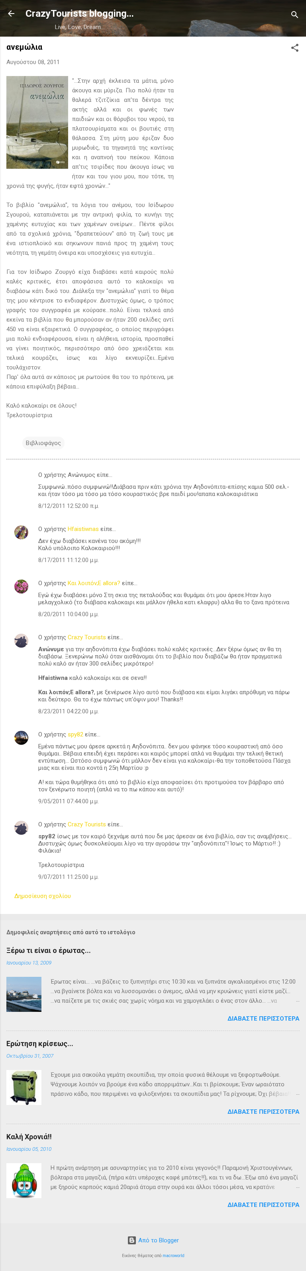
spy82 (75, 734)
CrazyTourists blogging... (80, 13)
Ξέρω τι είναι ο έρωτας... (48, 950)
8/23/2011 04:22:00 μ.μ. (68, 711)
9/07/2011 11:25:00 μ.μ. (68, 877)
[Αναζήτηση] (295, 16)
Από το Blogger (158, 1240)
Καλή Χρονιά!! (29, 1136)
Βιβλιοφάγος (43, 443)
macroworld (173, 1255)
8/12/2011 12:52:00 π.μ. (68, 506)
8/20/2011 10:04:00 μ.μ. (68, 614)
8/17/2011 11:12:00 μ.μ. (68, 560)
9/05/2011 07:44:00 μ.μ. (68, 801)
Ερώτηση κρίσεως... (39, 1043)
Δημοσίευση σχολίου (42, 896)
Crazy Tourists (87, 637)
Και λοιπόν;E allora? (94, 583)
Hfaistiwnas (83, 529)
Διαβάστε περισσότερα (264, 1018)
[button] (295, 49)
